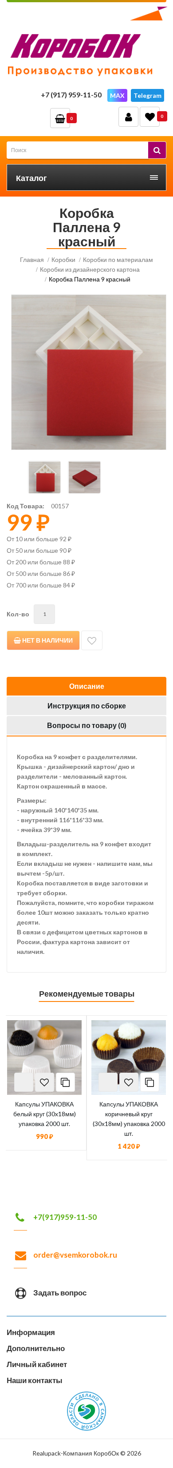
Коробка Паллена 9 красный (89, 279)
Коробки (63, 259)
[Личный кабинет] (128, 117)
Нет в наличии (47, 640)
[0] (150, 117)
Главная (32, 259)
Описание (86, 686)
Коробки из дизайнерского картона (90, 269)
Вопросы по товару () (86, 725)
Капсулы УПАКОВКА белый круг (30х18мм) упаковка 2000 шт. (44, 1113)
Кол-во (18, 614)
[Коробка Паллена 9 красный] (88, 372)
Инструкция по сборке (86, 705)
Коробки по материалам (118, 259)
